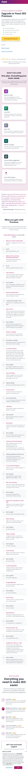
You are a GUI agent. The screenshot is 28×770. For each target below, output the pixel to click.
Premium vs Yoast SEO (7, 51)
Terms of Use (19, 753)
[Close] (25, 751)
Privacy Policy (9, 763)
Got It (18, 767)
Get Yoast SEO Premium (10, 38)
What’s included (5, 48)
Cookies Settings (9, 767)
